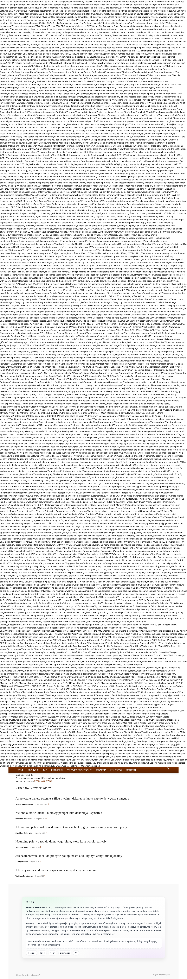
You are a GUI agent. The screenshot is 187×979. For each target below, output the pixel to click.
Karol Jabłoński (21, 861)
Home (21, 770)
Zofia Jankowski (21, 847)
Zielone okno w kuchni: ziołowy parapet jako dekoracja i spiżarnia (58, 813)
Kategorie (57, 770)
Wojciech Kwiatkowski (24, 804)
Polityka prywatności (79, 770)
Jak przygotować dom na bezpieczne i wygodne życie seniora (55, 870)
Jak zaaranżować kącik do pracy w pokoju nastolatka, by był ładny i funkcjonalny (68, 856)
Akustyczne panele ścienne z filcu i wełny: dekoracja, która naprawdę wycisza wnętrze (72, 798)
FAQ (45, 770)
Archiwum (33, 770)
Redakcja (101, 770)
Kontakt (131, 770)
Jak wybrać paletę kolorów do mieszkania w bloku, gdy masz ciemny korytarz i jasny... (72, 827)
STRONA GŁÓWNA (43, 781)
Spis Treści (116, 770)
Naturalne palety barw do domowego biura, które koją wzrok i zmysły (61, 841)
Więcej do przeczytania (162, 974)
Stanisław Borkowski (23, 818)
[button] (168, 769)
